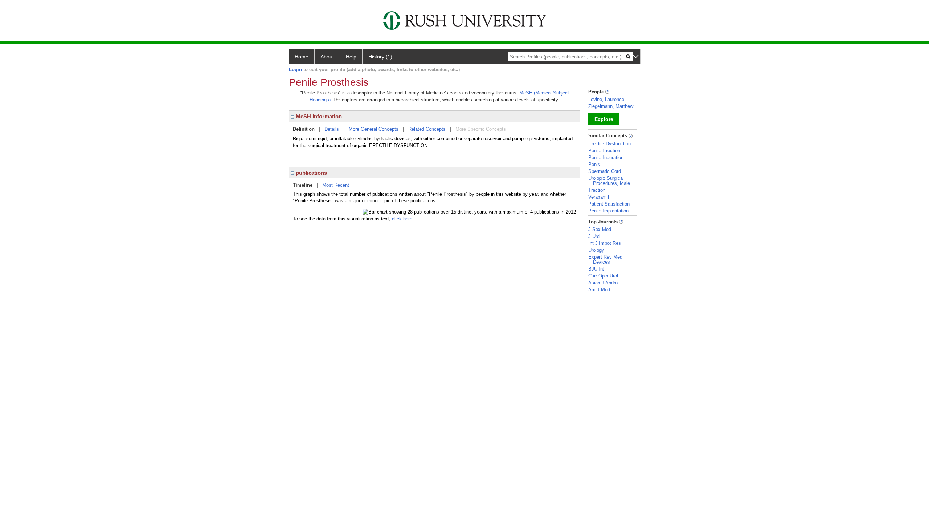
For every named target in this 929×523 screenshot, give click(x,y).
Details (331, 129)
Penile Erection (604, 150)
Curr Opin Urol (603, 276)
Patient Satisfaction (609, 204)
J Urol (594, 236)
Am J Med (599, 289)
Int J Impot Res (604, 243)
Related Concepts (427, 129)
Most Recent (335, 185)
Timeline (302, 185)
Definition (304, 129)
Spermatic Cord (604, 171)
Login (295, 69)
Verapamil (598, 197)
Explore (603, 119)
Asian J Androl (603, 282)
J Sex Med (599, 229)
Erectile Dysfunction (609, 143)
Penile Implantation (608, 211)
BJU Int (596, 269)
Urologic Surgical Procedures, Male (609, 180)
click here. (403, 219)
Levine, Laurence (606, 99)
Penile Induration (605, 157)
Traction (596, 190)
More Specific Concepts (480, 129)
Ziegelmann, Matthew (610, 106)
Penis (594, 164)
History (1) (380, 57)
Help (351, 57)
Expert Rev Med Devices (605, 259)
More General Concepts (373, 129)
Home (301, 57)
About (327, 57)
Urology (596, 250)
